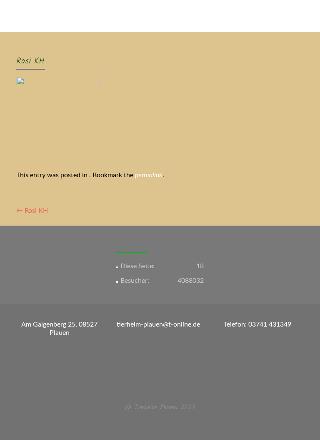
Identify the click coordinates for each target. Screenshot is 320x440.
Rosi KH (32, 210)
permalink (148, 175)
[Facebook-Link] (155, 387)
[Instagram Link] (165, 387)
